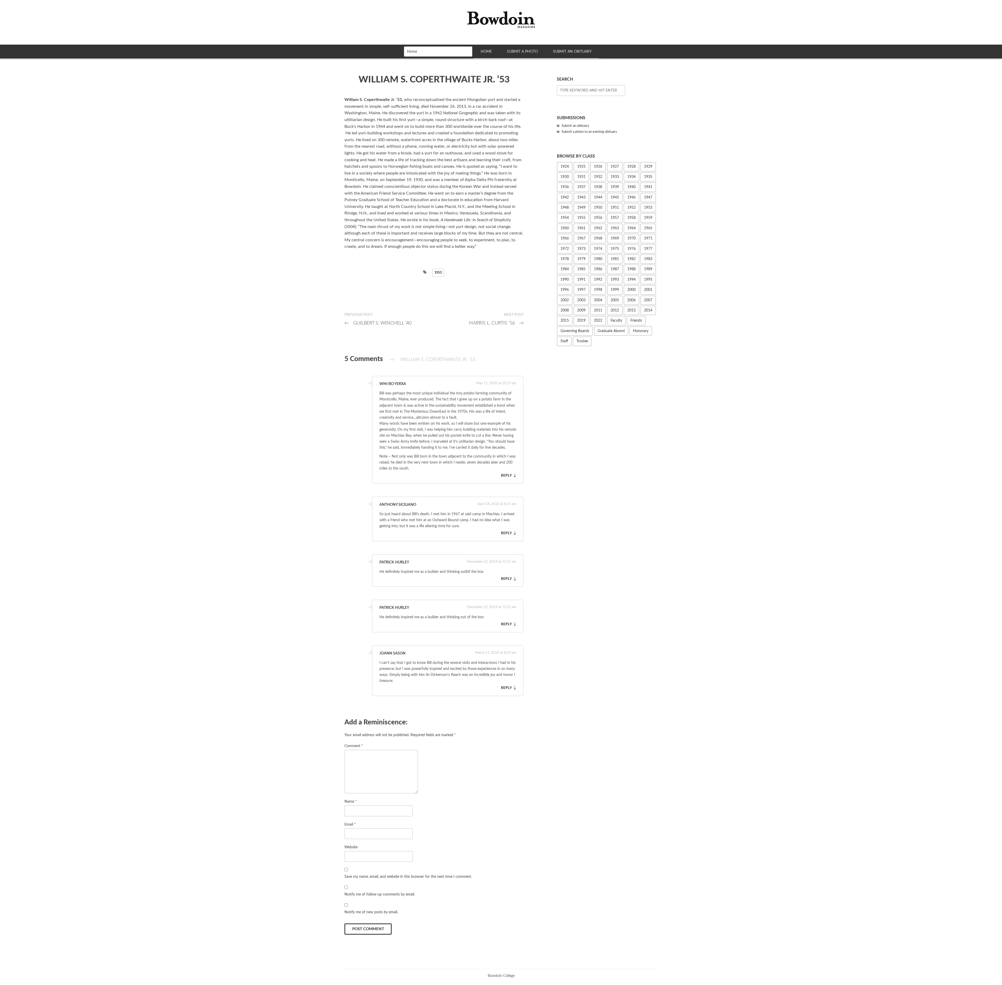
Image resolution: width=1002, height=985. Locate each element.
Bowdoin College (501, 976)
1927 (615, 167)
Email (350, 824)
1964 (631, 228)
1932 (598, 177)
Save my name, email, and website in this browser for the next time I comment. (408, 877)
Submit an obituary (575, 126)
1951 (615, 207)
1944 (598, 197)
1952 (631, 207)
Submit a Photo (522, 51)
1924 (564, 167)
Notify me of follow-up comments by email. (379, 894)
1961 (581, 228)
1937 (581, 187)
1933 (615, 177)
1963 (615, 228)
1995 (648, 279)
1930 (564, 177)
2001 (648, 290)
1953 (438, 272)
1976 (631, 249)
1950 (598, 207)
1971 (648, 238)
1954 (564, 218)
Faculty (616, 320)
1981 (615, 259)
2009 (581, 310)
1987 (615, 269)
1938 (598, 187)
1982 (631, 259)
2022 (598, 320)
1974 (598, 249)
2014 (648, 310)
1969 (615, 238)
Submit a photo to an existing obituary (589, 132)
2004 (598, 300)
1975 (615, 249)
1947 (648, 197)
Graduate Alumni (611, 331)
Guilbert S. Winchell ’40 (377, 323)
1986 (598, 269)
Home (486, 51)
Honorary (640, 331)
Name (350, 801)
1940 (631, 187)
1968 (598, 238)
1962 (598, 228)
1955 (581, 218)
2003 (581, 300)
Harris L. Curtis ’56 (496, 323)
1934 (631, 177)
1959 (648, 218)
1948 (564, 207)
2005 (615, 300)
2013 (631, 310)
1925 (581, 167)
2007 (648, 300)
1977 (648, 249)
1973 (581, 249)
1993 (615, 279)
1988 (631, 269)
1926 (598, 167)
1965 (648, 228)
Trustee (582, 341)
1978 (564, 259)
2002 (564, 300)
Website (350, 847)
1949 (581, 207)
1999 (615, 290)
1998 (598, 290)
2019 (581, 320)
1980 (598, 259)
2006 (631, 300)
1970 (631, 238)
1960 (564, 228)
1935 (648, 177)
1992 (598, 279)
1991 (581, 279)
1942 (564, 197)
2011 (598, 310)
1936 (564, 187)
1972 (564, 249)
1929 (648, 167)
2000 (631, 290)
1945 (615, 197)
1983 (648, 259)
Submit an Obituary (572, 51)
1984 (564, 269)
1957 (615, 218)
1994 (631, 279)
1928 (631, 167)
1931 (581, 177)
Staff (564, 341)
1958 (631, 218)
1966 (564, 238)
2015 (564, 320)
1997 (581, 290)
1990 (564, 279)
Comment (353, 746)
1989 (648, 269)
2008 (564, 310)
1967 (581, 238)
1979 (581, 259)
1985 (581, 269)
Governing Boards (574, 331)
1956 (598, 218)
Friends (636, 320)
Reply (506, 475)
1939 (615, 187)
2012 (615, 310)
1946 (631, 197)
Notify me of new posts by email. (371, 912)
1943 (581, 197)
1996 (564, 290)
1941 (648, 187)
